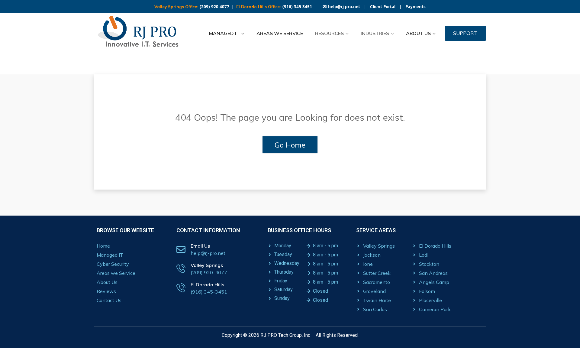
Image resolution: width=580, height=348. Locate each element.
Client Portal (382, 7)
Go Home (290, 144)
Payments (415, 7)
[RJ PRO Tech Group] (140, 33)
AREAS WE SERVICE (279, 33)
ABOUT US (418, 33)
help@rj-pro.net (341, 7)
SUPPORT (465, 33)
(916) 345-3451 (297, 7)
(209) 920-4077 (214, 7)
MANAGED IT (224, 33)
